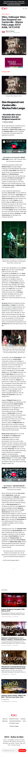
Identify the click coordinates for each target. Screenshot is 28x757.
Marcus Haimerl (10, 31)
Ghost (16, 726)
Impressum (5, 721)
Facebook (23, 718)
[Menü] (26, 8)
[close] (26, 3)
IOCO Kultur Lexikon (14, 723)
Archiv (24, 721)
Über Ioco (5, 718)
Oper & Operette (6, 14)
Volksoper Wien (6, 71)
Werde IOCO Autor (14, 718)
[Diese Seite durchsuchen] (24, 8)
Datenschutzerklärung (15, 721)
